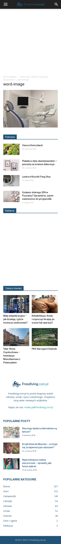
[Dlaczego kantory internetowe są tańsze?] (11, 432)
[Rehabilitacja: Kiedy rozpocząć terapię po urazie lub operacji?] (45, 304)
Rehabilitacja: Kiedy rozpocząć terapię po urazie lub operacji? (43, 319)
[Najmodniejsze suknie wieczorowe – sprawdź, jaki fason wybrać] (11, 463)
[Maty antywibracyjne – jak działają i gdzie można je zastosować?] (16, 304)
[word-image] (30, 126)
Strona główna (9, 76)
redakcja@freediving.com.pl (38, 407)
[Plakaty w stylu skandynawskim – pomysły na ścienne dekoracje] (11, 165)
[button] (56, 4)
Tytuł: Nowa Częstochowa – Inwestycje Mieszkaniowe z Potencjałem (11, 356)
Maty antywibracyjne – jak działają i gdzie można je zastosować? (15, 319)
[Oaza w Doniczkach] (11, 149)
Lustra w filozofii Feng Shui (36, 176)
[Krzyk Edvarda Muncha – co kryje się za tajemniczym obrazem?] (11, 448)
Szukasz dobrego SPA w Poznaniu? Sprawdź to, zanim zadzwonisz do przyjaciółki (38, 195)
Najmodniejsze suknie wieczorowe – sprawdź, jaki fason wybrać (36, 463)
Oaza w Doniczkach (32, 145)
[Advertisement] (30, 41)
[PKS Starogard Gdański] (45, 337)
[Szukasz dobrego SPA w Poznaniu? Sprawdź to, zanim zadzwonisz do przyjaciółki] (11, 196)
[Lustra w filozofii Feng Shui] (11, 180)
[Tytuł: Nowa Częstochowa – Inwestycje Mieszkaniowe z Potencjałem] (16, 337)
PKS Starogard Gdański (44, 349)
